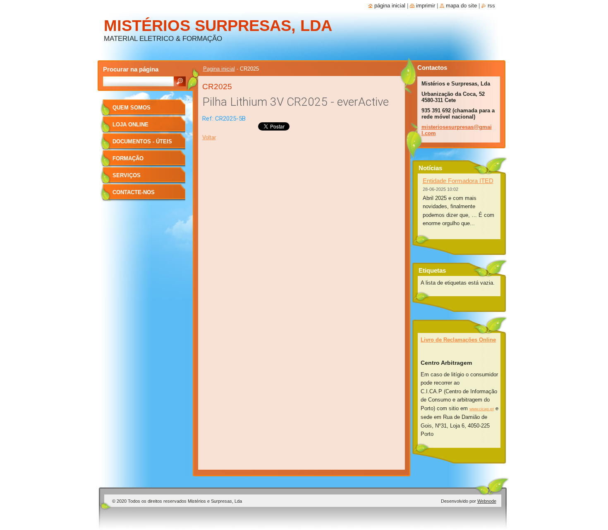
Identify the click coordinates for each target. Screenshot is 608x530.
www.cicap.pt (481, 408)
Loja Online (130, 124)
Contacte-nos (134, 192)
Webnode (486, 501)
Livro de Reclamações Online (458, 340)
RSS (491, 5)
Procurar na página (130, 69)
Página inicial (389, 5)
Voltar (209, 137)
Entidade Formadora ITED (458, 180)
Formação (128, 158)
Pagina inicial (219, 69)
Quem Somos (132, 108)
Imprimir (425, 5)
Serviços (127, 175)
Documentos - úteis (142, 141)
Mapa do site (461, 5)
